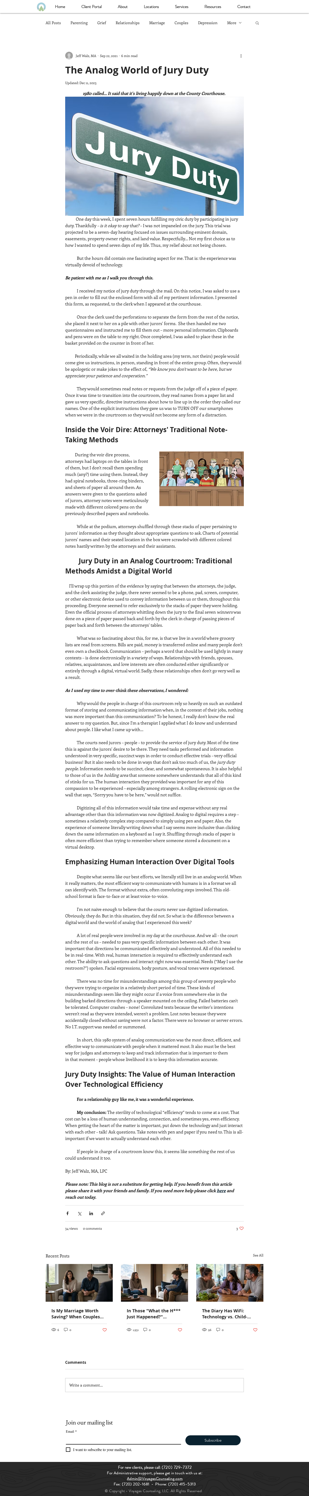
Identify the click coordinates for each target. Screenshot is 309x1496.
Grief (101, 22)
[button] (123, 6)
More (231, 22)
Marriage (157, 22)
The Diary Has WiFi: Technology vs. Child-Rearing (224, 1314)
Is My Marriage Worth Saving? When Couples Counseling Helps (75, 1314)
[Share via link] (103, 1213)
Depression (208, 22)
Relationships (128, 22)
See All (258, 1255)
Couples (181, 22)
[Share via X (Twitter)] (79, 1213)
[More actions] (241, 55)
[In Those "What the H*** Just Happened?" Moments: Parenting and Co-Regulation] (154, 1283)
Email (71, 1431)
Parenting (79, 22)
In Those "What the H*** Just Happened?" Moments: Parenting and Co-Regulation (154, 1314)
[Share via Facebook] (67, 1213)
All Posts (53, 22)
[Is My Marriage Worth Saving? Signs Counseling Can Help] (79, 1283)
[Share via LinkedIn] (91, 1213)
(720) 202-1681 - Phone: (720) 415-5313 (159, 1484)
